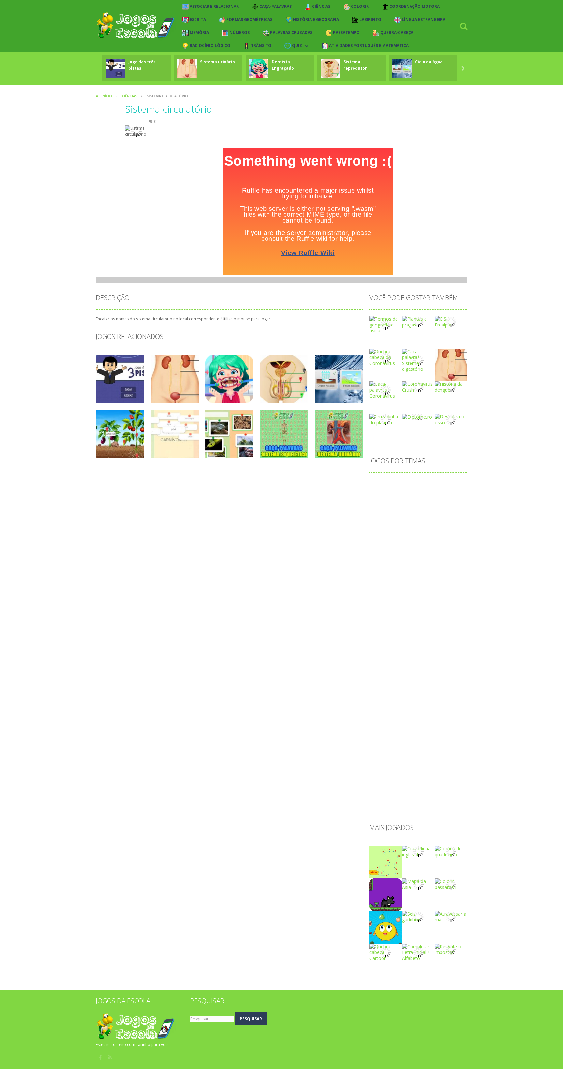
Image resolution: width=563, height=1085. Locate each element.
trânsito (407, 797)
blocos (380, 516)
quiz (438, 755)
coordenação (416, 557)
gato (420, 641)
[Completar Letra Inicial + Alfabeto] (418, 952)
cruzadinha (384, 578)
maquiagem (385, 682)
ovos (378, 724)
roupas (435, 766)
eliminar (433, 609)
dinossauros (386, 609)
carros (398, 526)
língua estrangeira (426, 672)
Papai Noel (427, 724)
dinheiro (430, 599)
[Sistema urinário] (451, 364)
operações (438, 714)
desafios (405, 589)
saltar (379, 776)
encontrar (408, 620)
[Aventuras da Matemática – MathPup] (385, 894)
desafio (381, 589)
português (438, 734)
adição (380, 484)
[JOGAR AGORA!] (115, 68)
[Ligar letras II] (385, 862)
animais (450, 484)
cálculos (451, 578)
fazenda (402, 630)
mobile (380, 693)
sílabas (408, 787)
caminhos (439, 516)
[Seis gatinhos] (418, 916)
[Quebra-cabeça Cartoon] (385, 952)
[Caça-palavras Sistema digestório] (418, 360)
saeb (455, 766)
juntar (444, 651)
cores (443, 557)
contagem (384, 557)
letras (379, 672)
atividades (383, 505)
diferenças (384, 599)
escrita (380, 630)
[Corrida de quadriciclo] (451, 851)
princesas (383, 745)
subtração (383, 787)
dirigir (411, 609)
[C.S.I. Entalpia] (451, 321)
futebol (400, 641)
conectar (431, 547)
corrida (418, 568)
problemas (411, 745)
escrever (434, 620)
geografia (442, 641)
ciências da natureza (418, 536)
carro (378, 526)
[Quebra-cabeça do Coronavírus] (385, 357)
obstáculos (408, 714)
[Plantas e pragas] (418, 321)
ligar (396, 672)
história (381, 651)
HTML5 (403, 651)
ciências (381, 536)
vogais (448, 797)
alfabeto (403, 484)
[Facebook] (101, 1057)
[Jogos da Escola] (136, 25)
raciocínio (383, 766)
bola (398, 516)
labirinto (381, 661)
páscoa (380, 755)
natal (413, 703)
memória (447, 682)
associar (382, 495)
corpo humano (388, 568)
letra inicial (442, 661)
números (435, 703)
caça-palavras (426, 526)
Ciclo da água (429, 62)
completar (404, 547)
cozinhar (442, 568)
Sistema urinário (217, 62)
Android (427, 484)
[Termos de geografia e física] (385, 324)
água (378, 807)
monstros (405, 693)
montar (430, 693)
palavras (399, 724)
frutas (379, 641)
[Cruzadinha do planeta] (385, 419)
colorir (379, 547)
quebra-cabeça (411, 755)
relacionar (410, 766)
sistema (428, 776)
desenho (430, 589)
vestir (428, 797)
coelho (454, 536)
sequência (402, 776)
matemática (418, 682)
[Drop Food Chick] (385, 927)
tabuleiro (382, 797)
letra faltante (410, 661)
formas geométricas (439, 630)
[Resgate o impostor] (451, 949)
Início (106, 96)
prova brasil (442, 745)
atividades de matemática (428, 505)
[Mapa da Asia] (418, 884)
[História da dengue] (451, 386)
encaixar (382, 620)
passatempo (386, 734)
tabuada (431, 787)
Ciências (129, 96)
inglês (425, 651)
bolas (416, 516)
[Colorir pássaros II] (451, 884)
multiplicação (387, 703)
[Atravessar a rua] (451, 916)
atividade (431, 495)
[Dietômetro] (417, 416)
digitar (408, 599)
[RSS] (110, 1057)
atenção (406, 495)
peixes (413, 734)
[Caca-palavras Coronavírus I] (385, 389)
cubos (409, 578)
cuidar (429, 578)
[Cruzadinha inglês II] (418, 851)
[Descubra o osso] (451, 419)
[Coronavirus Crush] (418, 386)
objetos (381, 714)
